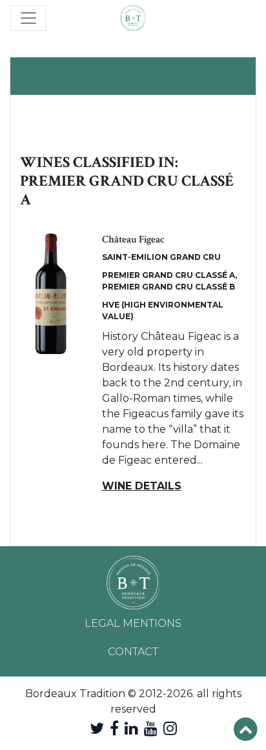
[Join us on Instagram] (170, 728)
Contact (133, 652)
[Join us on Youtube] (151, 728)
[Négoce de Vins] (133, 18)
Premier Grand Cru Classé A (168, 275)
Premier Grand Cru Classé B (168, 286)
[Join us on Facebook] (114, 728)
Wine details (141, 486)
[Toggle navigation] (28, 18)
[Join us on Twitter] (97, 728)
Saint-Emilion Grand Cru (161, 257)
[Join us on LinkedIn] (131, 728)
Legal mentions (133, 623)
